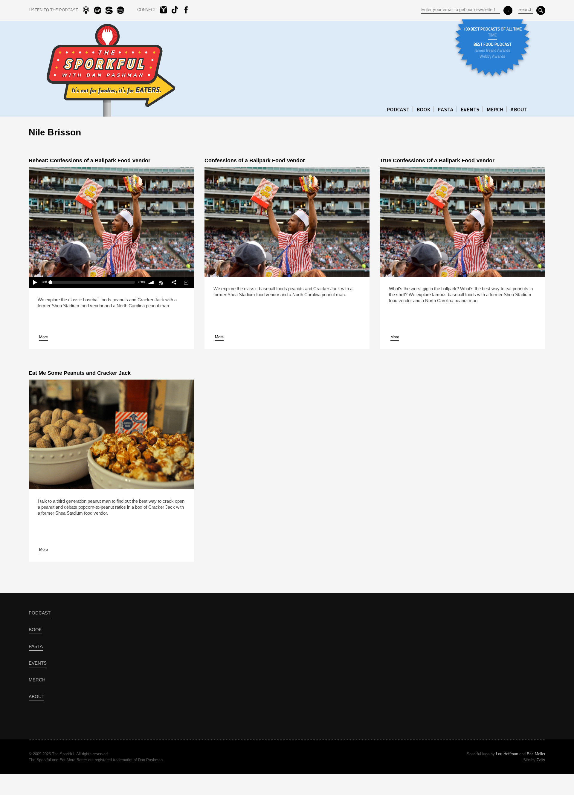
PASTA (446, 109)
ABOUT (519, 109)
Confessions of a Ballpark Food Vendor (254, 160)
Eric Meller (536, 754)
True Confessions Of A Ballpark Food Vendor (437, 160)
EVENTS (470, 109)
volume (151, 282)
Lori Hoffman (507, 754)
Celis (541, 760)
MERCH (495, 109)
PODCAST (398, 109)
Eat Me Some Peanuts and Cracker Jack (80, 373)
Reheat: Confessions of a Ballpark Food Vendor (89, 160)
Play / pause (34, 282)
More (43, 337)
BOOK (423, 109)
